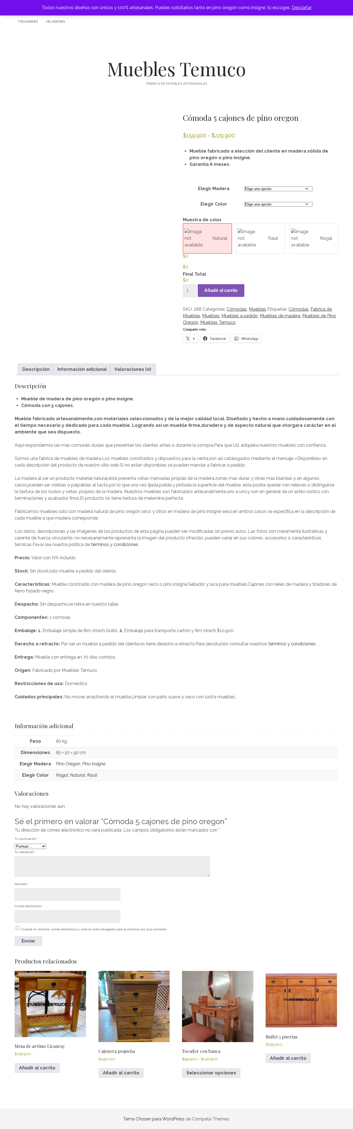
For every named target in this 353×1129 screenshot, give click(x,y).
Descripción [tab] (36, 369)
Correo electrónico (29, 906)
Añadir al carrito (221, 290)
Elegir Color (213, 204)
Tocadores (28, 21)
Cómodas (237, 309)
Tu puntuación (26, 839)
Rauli (273, 238)
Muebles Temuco (176, 68)
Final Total (194, 274)
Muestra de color (202, 219)
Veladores (55, 21)
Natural (219, 238)
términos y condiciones (114, 544)
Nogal (326, 238)
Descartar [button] (302, 7)
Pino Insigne (94, 763)
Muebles (257, 309)
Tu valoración (25, 852)
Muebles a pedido (239, 315)
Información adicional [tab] (82, 369)
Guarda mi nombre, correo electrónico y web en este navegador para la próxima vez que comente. (94, 929)
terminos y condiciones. (292, 643)
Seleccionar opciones (211, 1072)
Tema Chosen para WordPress (153, 1119)
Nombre (22, 884)
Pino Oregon (68, 763)
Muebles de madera (280, 315)
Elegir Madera (213, 188)
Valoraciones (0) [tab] (132, 369)
